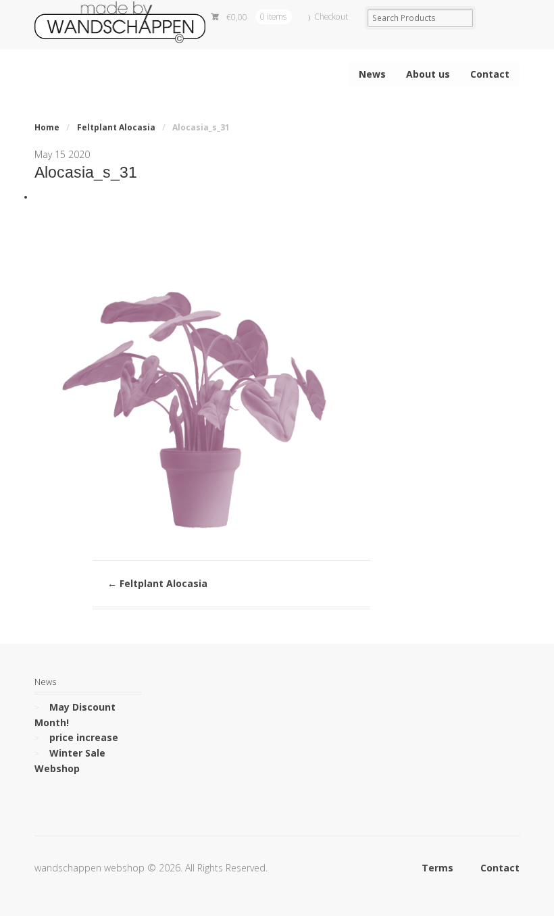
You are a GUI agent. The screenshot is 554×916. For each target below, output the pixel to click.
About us (428, 74)
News (372, 74)
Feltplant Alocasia (116, 127)
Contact (489, 74)
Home (46, 127)
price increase (83, 737)
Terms (437, 867)
